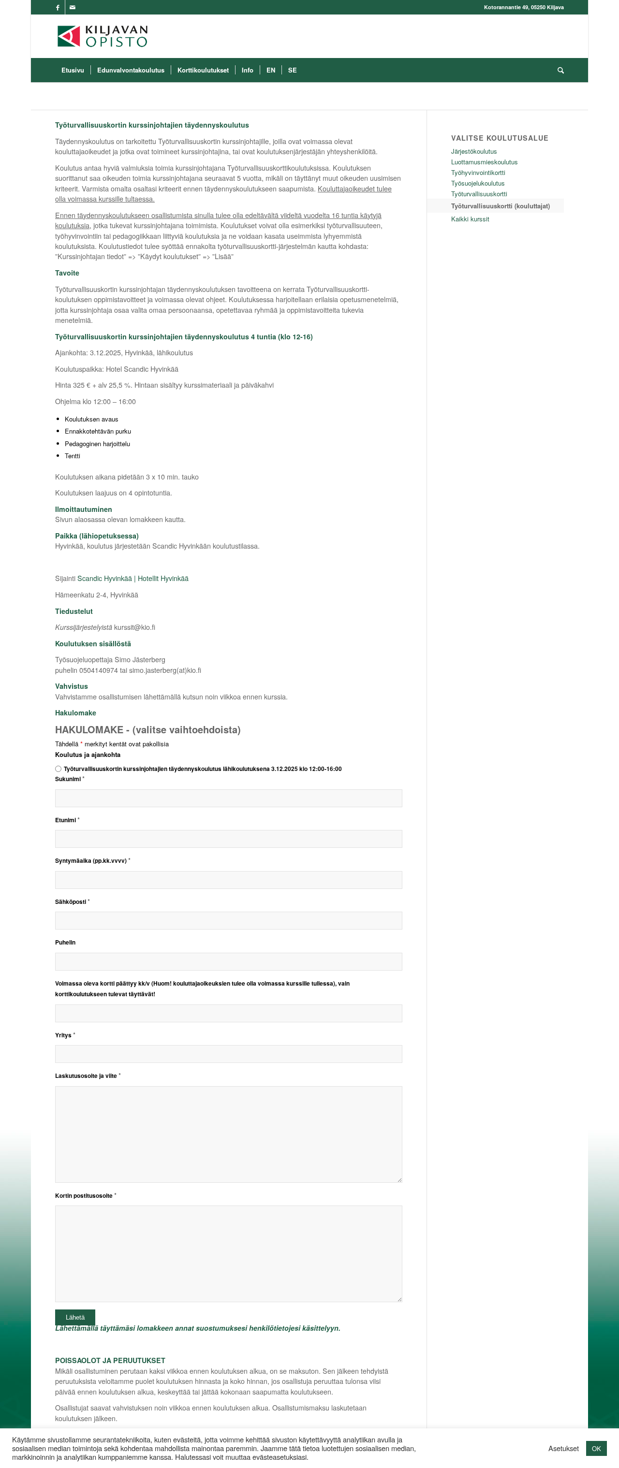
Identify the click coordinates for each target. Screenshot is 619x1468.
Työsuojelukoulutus (478, 183)
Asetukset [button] (563, 1448)
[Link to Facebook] (58, 7)
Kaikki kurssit (470, 218)
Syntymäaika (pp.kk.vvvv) (93, 861)
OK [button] (596, 1448)
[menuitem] (72, 70)
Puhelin (65, 942)
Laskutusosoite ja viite (88, 1076)
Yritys (65, 1035)
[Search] (557, 70)
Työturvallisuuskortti (479, 193)
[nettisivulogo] (102, 36)
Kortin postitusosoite (86, 1196)
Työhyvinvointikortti (478, 172)
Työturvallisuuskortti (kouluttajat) (500, 205)
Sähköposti (72, 902)
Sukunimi (70, 779)
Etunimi (67, 820)
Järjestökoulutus (474, 151)
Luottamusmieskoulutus (484, 161)
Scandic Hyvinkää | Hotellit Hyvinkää (133, 578)
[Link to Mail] (72, 7)
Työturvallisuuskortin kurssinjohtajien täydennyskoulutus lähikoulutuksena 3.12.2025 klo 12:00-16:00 (203, 769)
